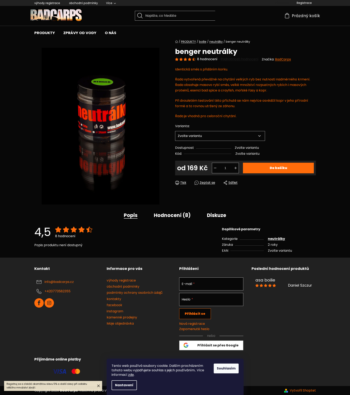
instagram (115, 311)
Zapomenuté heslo (194, 329)
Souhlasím (226, 368)
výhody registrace (47, 3)
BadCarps (283, 59)
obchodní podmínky (83, 3)
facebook (114, 305)
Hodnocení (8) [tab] (172, 215)
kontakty (114, 299)
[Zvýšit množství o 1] (236, 168)
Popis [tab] (131, 215)
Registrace (304, 3)
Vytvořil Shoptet (303, 390)
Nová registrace (192, 324)
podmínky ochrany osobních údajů (134, 292)
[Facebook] (39, 303)
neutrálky (276, 238)
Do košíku (278, 168)
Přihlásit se (195, 313)
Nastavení (124, 385)
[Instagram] (49, 303)
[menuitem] (44, 33)
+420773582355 (57, 291)
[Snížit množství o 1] (215, 168)
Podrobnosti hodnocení (239, 59)
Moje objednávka (120, 323)
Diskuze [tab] (216, 215)
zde (131, 374)
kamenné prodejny (122, 317)
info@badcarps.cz (59, 282)
